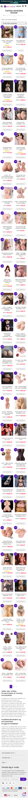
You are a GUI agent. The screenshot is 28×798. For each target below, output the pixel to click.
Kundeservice (6, 758)
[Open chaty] (24, 794)
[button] (1, 6)
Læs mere (20, 50)
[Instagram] (6, 783)
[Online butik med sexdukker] (9, 6)
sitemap (15, 791)
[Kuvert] (10, 783)
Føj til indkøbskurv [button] (7, 50)
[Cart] (25, 6)
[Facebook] (3, 783)
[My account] (23, 6)
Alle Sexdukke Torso (8, 753)
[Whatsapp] (13, 783)
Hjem (4, 15)
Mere (3, 762)
